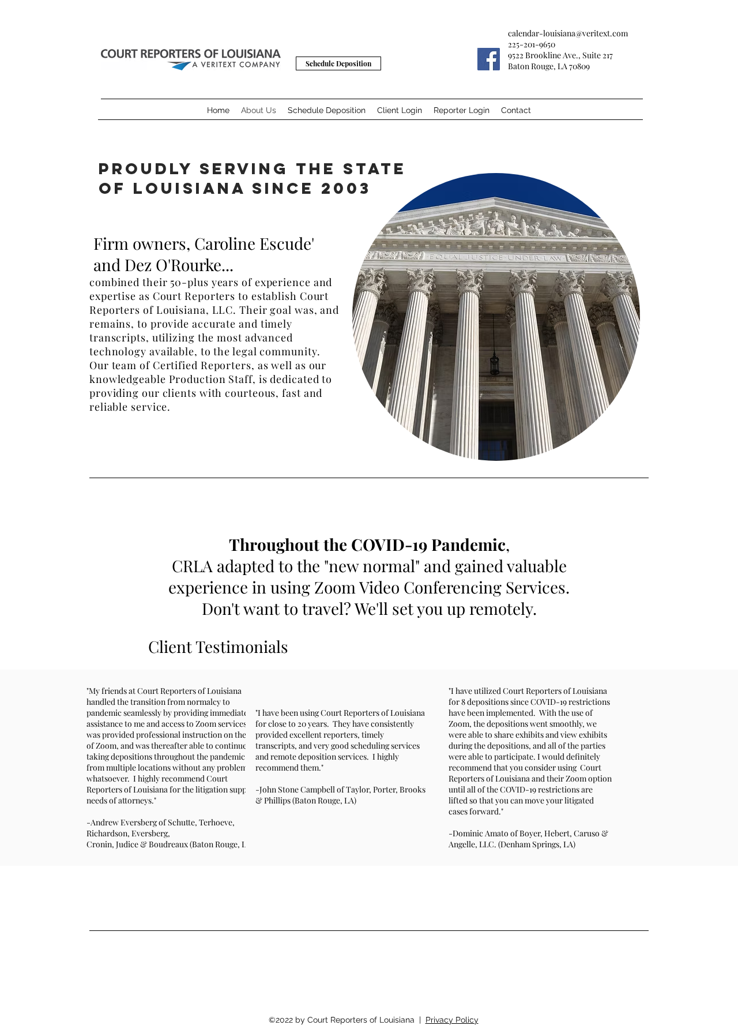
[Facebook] (488, 59)
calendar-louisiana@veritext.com (568, 33)
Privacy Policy (452, 1019)
